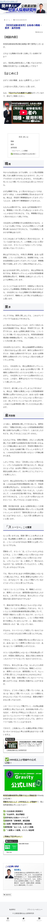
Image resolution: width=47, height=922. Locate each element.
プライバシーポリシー (35, 909)
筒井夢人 (17, 870)
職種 (12, 141)
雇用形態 (14, 147)
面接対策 (8, 894)
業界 (12, 144)
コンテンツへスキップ (8, 1)
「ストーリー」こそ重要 (19, 151)
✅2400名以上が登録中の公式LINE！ (23, 154)
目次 (20, 137)
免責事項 (12, 909)
